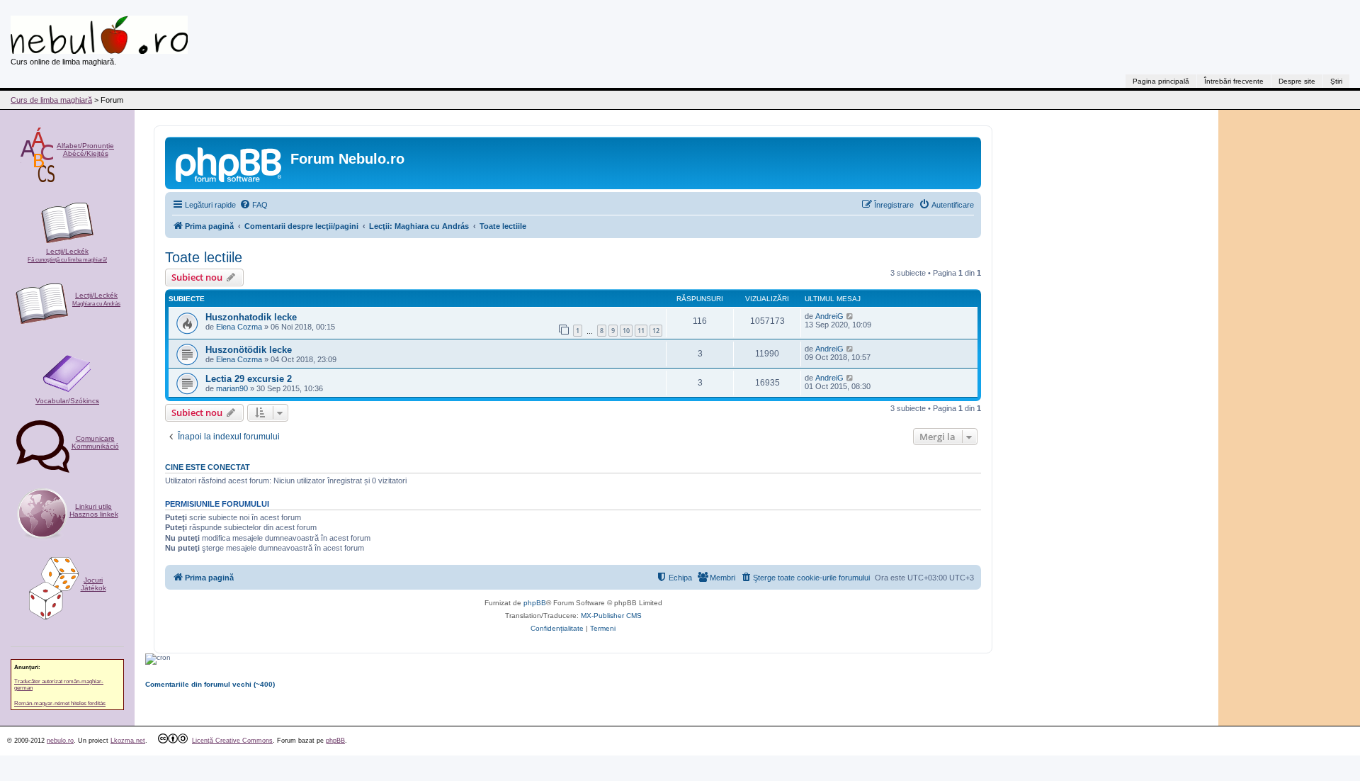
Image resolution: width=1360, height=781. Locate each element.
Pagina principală (1161, 81)
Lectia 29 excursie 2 (248, 378)
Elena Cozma (239, 326)
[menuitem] (253, 204)
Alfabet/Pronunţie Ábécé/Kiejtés (85, 149)
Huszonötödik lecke (248, 349)
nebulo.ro (60, 740)
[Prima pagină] (229, 163)
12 (655, 330)
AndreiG (829, 316)
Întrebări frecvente (1234, 81)
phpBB (534, 603)
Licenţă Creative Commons (232, 740)
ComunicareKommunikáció (95, 442)
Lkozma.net (127, 740)
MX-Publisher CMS (611, 615)
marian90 (232, 388)
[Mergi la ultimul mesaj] (850, 316)
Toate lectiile (203, 257)
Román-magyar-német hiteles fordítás (60, 703)
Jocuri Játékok (93, 584)
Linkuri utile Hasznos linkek (93, 510)
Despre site (1297, 81)
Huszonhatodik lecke (251, 317)
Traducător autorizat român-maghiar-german (58, 684)
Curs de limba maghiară (51, 100)
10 (626, 330)
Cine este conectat (207, 467)
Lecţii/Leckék (67, 255)
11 (641, 330)
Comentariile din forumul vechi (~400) (210, 684)
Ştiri (1336, 81)
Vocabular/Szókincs (67, 401)
